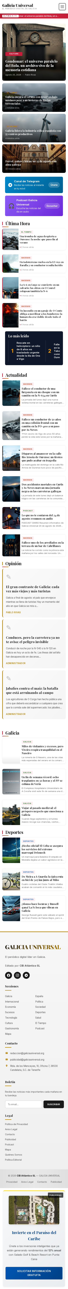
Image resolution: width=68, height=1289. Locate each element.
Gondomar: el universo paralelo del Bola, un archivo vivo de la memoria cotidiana (33, 16)
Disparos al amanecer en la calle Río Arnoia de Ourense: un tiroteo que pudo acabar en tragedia (42, 457)
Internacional (12, 1001)
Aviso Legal (11, 1129)
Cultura (14, 54)
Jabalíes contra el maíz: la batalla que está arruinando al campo (32, 690)
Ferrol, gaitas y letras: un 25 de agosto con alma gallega (31, 163)
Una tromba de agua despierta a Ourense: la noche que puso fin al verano (39, 239)
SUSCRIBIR (53, 1104)
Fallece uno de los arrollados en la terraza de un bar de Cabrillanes (43, 544)
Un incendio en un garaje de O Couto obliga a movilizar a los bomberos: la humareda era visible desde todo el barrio (41, 315)
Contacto (10, 1134)
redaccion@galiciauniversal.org (27, 1053)
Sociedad (40, 1006)
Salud (38, 1017)
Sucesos (25, 258)
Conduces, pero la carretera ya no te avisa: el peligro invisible (33, 639)
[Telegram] (26, 975)
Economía (12, 126)
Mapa (8, 1033)
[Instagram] (17, 975)
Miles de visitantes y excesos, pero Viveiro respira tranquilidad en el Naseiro (42, 750)
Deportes (28, 841)
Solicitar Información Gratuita (34, 1273)
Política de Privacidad (16, 1124)
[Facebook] (8, 975)
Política (39, 1001)
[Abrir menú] (62, 6)
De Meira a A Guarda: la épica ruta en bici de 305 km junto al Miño (42, 878)
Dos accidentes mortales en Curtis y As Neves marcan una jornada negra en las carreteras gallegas (42, 488)
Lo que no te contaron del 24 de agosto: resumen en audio (41, 517)
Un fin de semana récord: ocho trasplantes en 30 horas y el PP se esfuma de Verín (42, 780)
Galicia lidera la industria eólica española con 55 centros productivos (33, 132)
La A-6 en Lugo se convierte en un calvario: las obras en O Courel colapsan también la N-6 (39, 288)
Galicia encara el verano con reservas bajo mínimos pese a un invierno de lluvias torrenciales (31, 100)
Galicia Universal (17, 5)
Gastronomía (12, 1028)
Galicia (27, 742)
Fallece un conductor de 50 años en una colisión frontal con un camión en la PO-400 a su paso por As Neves (41, 424)
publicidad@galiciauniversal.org (27, 1059)
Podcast (28, 511)
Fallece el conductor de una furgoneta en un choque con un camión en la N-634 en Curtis (40, 392)
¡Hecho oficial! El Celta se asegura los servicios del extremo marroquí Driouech (42, 849)
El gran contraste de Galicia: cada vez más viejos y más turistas (32, 588)
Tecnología (11, 1017)
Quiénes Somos (13, 1154)
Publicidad (10, 1139)
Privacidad (11, 1181)
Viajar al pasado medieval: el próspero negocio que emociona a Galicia (42, 811)
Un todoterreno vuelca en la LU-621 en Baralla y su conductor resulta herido (42, 263)
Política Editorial (13, 1159)
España (39, 996)
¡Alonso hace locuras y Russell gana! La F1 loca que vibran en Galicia (40, 907)
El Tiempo (12, 93)
